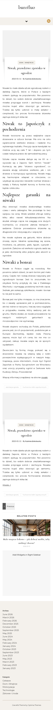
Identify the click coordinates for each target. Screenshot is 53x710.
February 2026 (10, 620)
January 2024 (9, 646)
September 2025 (11, 630)
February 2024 (10, 643)
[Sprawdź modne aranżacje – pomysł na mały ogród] (8, 506)
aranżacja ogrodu (12, 387)
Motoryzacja (9, 687)
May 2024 (7, 639)
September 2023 (11, 652)
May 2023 (7, 659)
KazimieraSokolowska (33, 79)
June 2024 (8, 636)
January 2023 (9, 668)
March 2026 (8, 617)
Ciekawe (7, 680)
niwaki (44, 377)
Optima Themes (34, 705)
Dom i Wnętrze (26, 62)
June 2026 (8, 614)
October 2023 (9, 649)
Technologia (8, 690)
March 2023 (8, 662)
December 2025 (10, 624)
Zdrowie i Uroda (10, 693)
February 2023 (10, 665)
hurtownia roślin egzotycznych (34, 387)
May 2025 (7, 633)
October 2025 (9, 627)
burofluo (26, 7)
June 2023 (8, 655)
